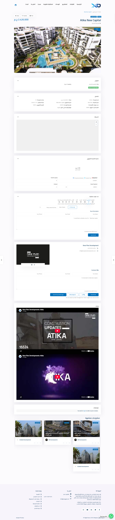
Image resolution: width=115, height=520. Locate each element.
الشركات (72, 4)
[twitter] (95, 509)
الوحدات (57, 4)
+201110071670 (48, 497)
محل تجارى (95, 12)
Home (99, 12)
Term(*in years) (54, 178)
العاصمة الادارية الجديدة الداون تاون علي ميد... (86, 434)
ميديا (39, 4)
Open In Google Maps (93, 87)
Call (83, 295)
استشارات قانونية (48, 4)
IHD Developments (82, 440)
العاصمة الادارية (96, 23)
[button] (16, 49)
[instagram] (83, 509)
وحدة (99, 17)
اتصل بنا (33, 4)
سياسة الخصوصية (20, 518)
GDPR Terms (94, 231)
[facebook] (99, 509)
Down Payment (94, 184)
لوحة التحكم (37, 508)
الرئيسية (79, 4)
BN (17, 435)
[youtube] (87, 509)
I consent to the (90, 231)
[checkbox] (97, 231)
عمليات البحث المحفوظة (34, 499)
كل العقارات (37, 506)
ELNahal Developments (25, 440)
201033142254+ (92, 248)
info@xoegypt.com (64, 499)
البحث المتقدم (36, 497)
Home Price (94, 178)
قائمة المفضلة (36, 504)
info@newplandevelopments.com (88, 251)
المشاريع (64, 4)
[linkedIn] (91, 509)
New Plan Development (91, 245)
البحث (26, 4)
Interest (56, 184)
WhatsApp (72, 295)
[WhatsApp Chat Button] (111, 516)
